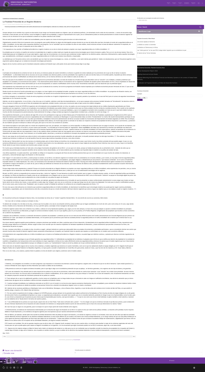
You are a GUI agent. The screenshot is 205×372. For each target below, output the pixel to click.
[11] (135, 189)
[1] (43, 46)
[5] (108, 112)
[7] (115, 136)
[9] (12, 158)
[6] (70, 117)
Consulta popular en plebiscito (83, 350)
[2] (108, 49)
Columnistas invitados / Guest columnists (22, 24)
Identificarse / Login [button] (145, 31)
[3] (85, 77)
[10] (97, 184)
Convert (139, 100)
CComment (76, 339)
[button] (169, 3)
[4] (126, 86)
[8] (35, 143)
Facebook (172, 360)
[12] (55, 239)
